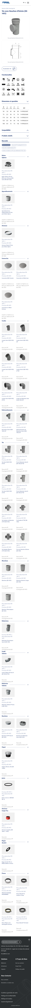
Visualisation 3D (7, 68)
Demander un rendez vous (7, 983)
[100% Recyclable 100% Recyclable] (3, 89)
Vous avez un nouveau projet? (9, 942)
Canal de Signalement (7, 1002)
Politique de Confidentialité (8, 996)
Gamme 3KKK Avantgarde (8, 8)
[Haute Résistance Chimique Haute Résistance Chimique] (8, 94)
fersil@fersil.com (5, 953)
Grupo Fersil (18, 966)
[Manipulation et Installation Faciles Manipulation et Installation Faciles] (23, 79)
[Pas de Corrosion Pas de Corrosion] (8, 84)
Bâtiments (3, 963)
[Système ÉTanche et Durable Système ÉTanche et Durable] (23, 84)
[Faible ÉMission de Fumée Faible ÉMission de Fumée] (13, 79)
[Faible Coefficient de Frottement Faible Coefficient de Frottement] (18, 89)
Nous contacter (4, 980)
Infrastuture (4, 966)
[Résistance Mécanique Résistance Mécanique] (18, 84)
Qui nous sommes (19, 963)
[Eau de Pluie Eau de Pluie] (3, 79)
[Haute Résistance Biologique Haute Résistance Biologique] (3, 94)
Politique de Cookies (6, 999)
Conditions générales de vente (9, 993)
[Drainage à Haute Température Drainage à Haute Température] (23, 89)
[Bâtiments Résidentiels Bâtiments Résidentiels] (23, 94)
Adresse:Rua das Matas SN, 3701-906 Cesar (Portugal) (15, 946)
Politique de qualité (20, 969)
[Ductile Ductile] (8, 89)
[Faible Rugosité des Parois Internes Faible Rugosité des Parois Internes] (13, 89)
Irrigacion (3, 969)
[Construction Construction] (18, 94)
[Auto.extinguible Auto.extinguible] (18, 79)
